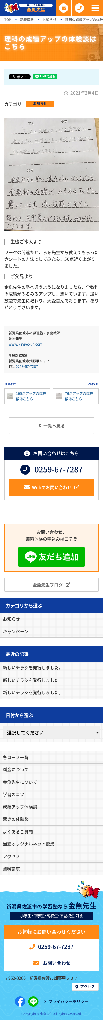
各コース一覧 (16, 757)
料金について (16, 769)
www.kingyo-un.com (25, 344)
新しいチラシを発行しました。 (33, 667)
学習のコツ (13, 794)
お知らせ (40, 103)
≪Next (10, 384)
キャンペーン (16, 631)
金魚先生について (20, 782)
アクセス (11, 856)
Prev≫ (93, 384)
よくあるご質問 (18, 831)
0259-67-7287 (27, 366)
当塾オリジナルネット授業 (28, 844)
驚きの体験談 (16, 819)
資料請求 (11, 868)
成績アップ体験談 (20, 807)
